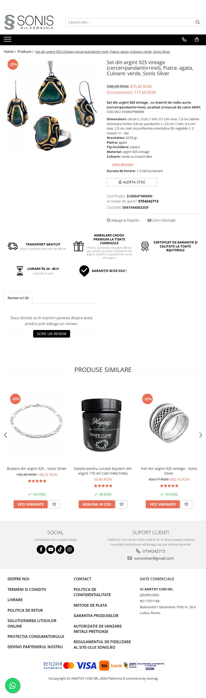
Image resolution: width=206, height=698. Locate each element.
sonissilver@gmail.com (153, 558)
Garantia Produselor (96, 615)
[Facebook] (41, 549)
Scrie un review (51, 333)
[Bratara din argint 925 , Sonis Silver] (36, 423)
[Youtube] (50, 549)
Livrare (15, 599)
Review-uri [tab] (18, 298)
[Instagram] (69, 549)
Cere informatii (163, 220)
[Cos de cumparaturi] (196, 39)
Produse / (26, 51)
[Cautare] (197, 22)
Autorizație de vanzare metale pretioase (98, 629)
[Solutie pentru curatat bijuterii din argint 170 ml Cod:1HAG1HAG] (102, 423)
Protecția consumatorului (36, 636)
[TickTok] (60, 549)
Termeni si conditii (27, 589)
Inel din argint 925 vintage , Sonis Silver (169, 471)
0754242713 (153, 551)
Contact (82, 578)
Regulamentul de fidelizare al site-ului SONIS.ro (102, 644)
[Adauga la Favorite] (54, 504)
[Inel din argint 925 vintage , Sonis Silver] (168, 423)
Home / (10, 51)
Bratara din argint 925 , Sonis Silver (37, 468)
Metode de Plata (90, 605)
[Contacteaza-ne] (184, 39)
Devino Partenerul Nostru (35, 646)
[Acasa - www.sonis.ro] (29, 22)
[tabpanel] (51, 105)
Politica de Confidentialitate (92, 592)
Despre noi (18, 578)
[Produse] (8, 41)
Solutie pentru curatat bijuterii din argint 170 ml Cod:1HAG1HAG (103, 471)
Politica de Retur (25, 610)
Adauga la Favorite (124, 220)
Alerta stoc (134, 182)
